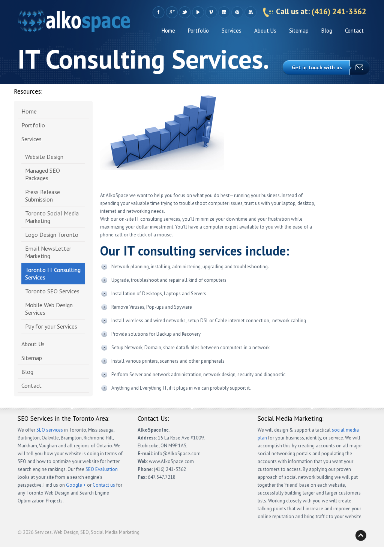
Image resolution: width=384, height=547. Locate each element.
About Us (265, 30)
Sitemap (250, 12)
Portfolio (198, 30)
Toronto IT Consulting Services (53, 273)
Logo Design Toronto (51, 234)
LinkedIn (224, 12)
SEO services (49, 430)
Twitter (184, 12)
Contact (354, 30)
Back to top (360, 535)
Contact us (104, 485)
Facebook (158, 12)
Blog (326, 30)
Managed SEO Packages (42, 174)
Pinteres (237, 12)
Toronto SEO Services (52, 291)
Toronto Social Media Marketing (52, 216)
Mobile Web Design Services (49, 308)
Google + (171, 12)
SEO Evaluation (102, 469)
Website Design (44, 156)
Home (168, 30)
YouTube (198, 12)
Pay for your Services (51, 326)
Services (232, 30)
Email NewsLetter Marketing (48, 252)
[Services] (74, 23)
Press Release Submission (42, 195)
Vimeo (211, 12)
